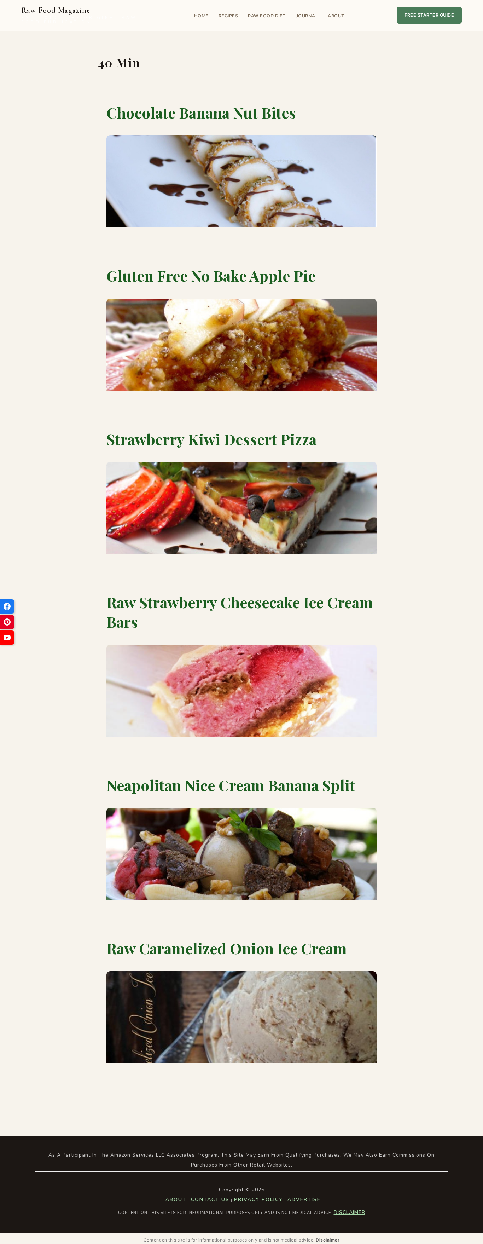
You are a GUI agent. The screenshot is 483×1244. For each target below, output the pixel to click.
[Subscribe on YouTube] (7, 637)
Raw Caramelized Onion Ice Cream (226, 948)
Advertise (304, 1199)
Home (201, 15)
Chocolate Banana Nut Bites (201, 112)
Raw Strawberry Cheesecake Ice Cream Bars (239, 612)
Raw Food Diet (267, 15)
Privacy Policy (258, 1199)
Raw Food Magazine (79, 15)
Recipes (228, 15)
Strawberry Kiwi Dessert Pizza (211, 439)
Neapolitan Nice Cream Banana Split (230, 785)
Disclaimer (349, 1212)
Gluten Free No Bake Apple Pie (210, 276)
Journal (307, 15)
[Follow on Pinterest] (7, 622)
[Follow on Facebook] (7, 606)
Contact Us (210, 1199)
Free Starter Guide (429, 15)
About (336, 15)
